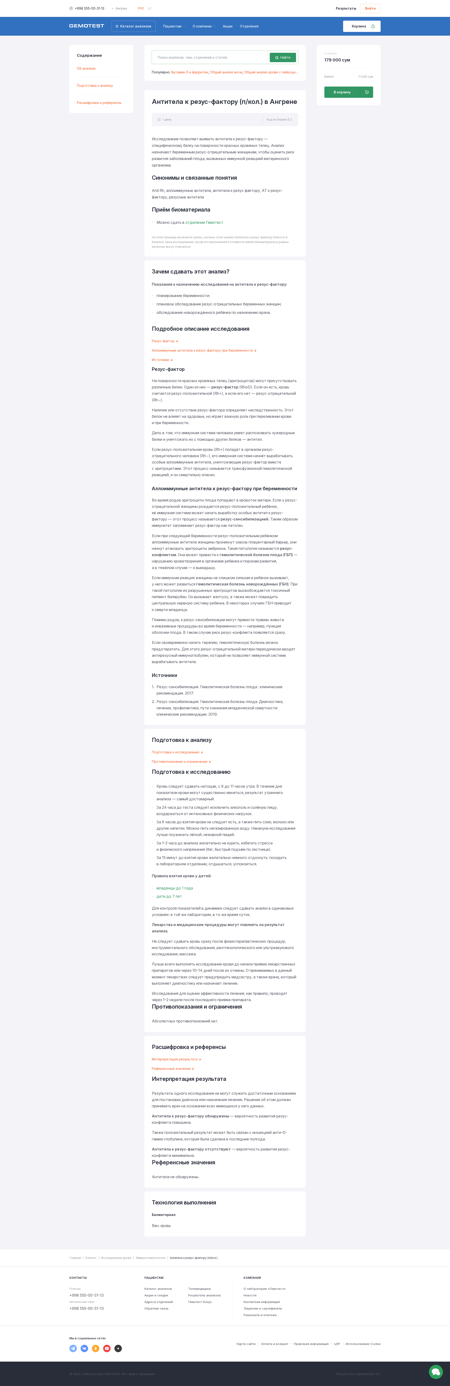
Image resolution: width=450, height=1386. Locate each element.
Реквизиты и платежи (260, 1315)
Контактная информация (262, 1302)
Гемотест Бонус (200, 1302)
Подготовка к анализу (95, 85)
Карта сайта (246, 1344)
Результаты (346, 8)
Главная (75, 1258)
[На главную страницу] (86, 26)
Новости (250, 1295)
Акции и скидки (156, 1295)
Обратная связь (156, 1308)
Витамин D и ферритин (189, 72)
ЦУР (337, 1344)
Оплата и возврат (274, 1344)
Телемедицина (199, 1289)
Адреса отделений (158, 1302)
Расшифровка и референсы (99, 103)
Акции (227, 26)
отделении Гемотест (204, 222)
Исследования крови (116, 1258)
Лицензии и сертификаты (263, 1308)
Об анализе (86, 68)
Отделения (249, 26)
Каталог (91, 1258)
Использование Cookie (363, 1344)
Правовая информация (311, 1344)
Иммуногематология (150, 1258)
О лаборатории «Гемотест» (265, 1289)
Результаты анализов (204, 1295)
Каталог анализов (158, 1289)
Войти (370, 8)
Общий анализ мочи (226, 72)
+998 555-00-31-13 (89, 8)
